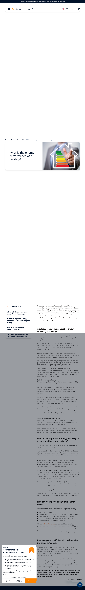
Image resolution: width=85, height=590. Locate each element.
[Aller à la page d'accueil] (18, 9)
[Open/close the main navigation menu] (9, 9)
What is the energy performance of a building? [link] (39, 140)
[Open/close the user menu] (76, 9)
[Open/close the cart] (79, 9)
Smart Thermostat (49, 524)
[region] (42, 1)
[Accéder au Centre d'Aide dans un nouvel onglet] (72, 9)
